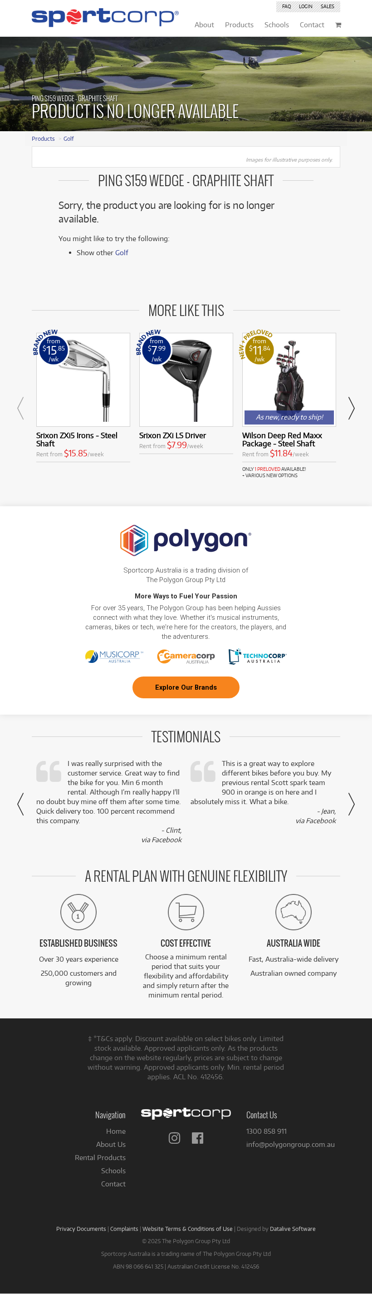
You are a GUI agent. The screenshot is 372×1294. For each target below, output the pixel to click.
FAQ (286, 6)
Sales (327, 6)
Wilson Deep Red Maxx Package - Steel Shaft (282, 439)
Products (43, 138)
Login (306, 6)
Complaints (124, 1228)
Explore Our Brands (186, 687)
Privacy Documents (81, 1228)
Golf (69, 138)
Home (116, 1131)
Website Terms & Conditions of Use (187, 1228)
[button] (20, 408)
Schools (113, 1170)
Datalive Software (293, 1228)
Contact (113, 1184)
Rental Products (100, 1157)
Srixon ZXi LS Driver (172, 435)
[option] (83, 399)
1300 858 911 (266, 1131)
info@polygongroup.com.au (290, 1144)
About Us (111, 1144)
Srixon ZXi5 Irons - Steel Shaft (76, 439)
